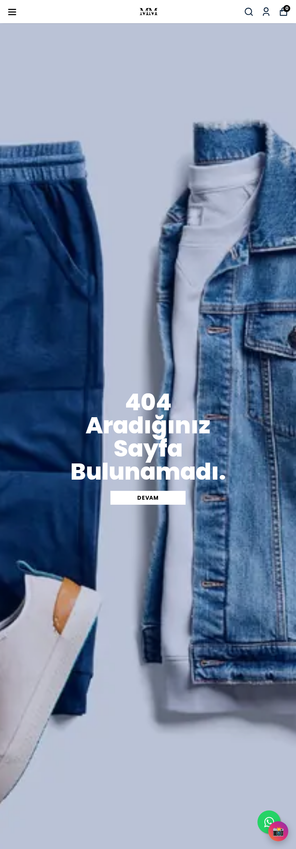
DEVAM (148, 498)
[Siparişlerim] (266, 12)
